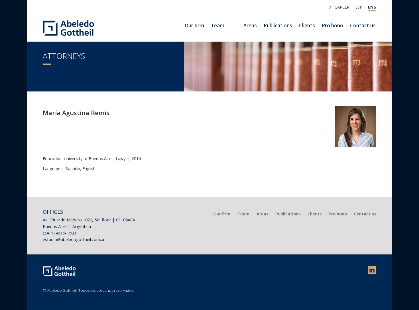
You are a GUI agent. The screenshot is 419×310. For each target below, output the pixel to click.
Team (217, 25)
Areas (250, 25)
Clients (307, 25)
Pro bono (332, 25)
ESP (358, 7)
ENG (372, 7)
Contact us (363, 25)
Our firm (194, 25)
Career (342, 7)
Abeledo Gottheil (68, 28)
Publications (278, 25)
